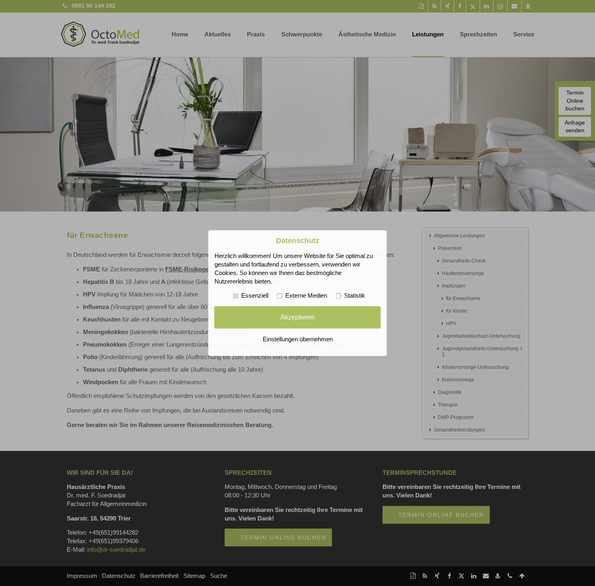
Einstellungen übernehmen (298, 339)
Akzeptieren (297, 317)
